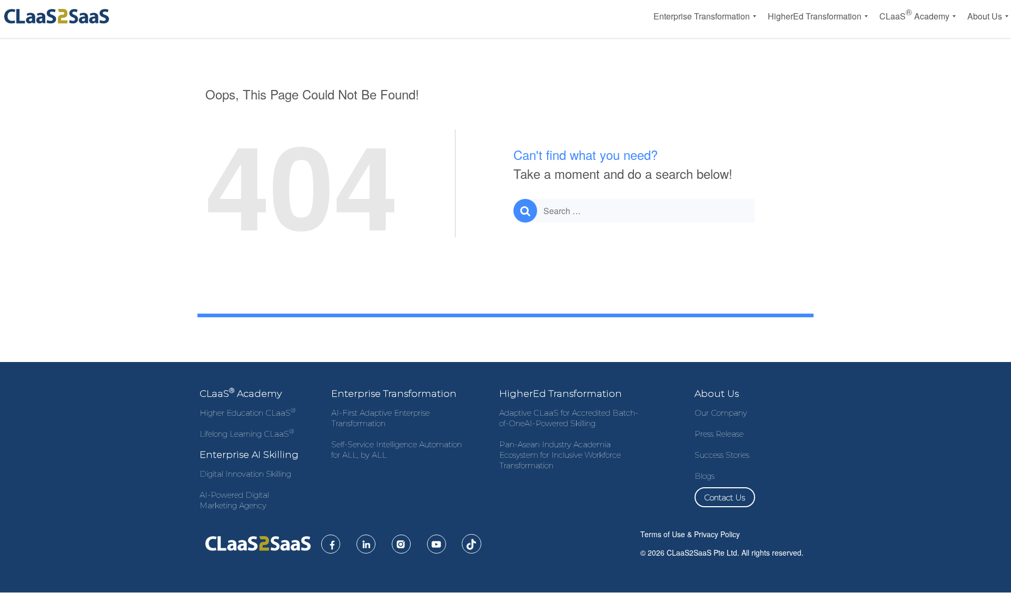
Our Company (721, 413)
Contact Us (724, 497)
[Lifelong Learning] (59, 16)
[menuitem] (702, 16)
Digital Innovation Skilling (245, 474)
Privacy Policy (717, 534)
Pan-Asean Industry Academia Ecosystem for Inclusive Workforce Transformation (560, 454)
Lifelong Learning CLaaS (247, 434)
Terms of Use (662, 534)
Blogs (705, 476)
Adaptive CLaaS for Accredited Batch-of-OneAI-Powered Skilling (568, 418)
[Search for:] (634, 211)
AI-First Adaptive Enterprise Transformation (380, 418)
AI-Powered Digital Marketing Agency (234, 500)
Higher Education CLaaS (247, 413)
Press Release (719, 434)
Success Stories (722, 455)
